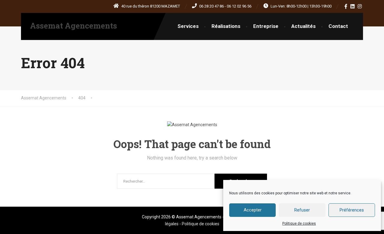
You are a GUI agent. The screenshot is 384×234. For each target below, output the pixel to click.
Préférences (352, 210)
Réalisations (226, 26)
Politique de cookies (299, 223)
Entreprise (265, 26)
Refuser (302, 210)
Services (188, 26)
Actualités (303, 26)
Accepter (253, 210)
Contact (338, 26)
